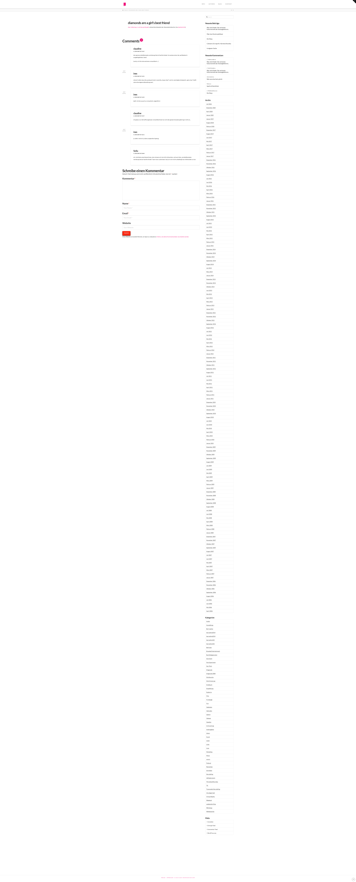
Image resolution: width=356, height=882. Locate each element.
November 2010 (211, 406)
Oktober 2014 (210, 257)
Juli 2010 (209, 421)
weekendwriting (211, 804)
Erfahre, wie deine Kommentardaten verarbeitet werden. (172, 237)
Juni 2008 (209, 514)
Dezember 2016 (211, 160)
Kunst (208, 737)
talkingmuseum (210, 778)
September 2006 (211, 592)
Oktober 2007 (210, 544)
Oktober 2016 (210, 167)
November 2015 (211, 208)
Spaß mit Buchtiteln (213, 86)
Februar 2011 (210, 395)
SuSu (135, 150)
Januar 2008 (210, 533)
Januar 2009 (210, 488)
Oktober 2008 (210, 499)
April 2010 (209, 432)
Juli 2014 (209, 268)
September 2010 (211, 413)
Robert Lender (211, 59)
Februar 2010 (210, 439)
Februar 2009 (210, 484)
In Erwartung (210, 726)
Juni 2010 (209, 424)
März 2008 (209, 525)
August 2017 (210, 134)
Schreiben (209, 770)
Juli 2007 (209, 555)
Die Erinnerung (210, 681)
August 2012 (210, 328)
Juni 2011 (209, 380)
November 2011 (211, 361)
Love (207, 748)
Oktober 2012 (210, 320)
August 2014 (210, 264)
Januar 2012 (210, 354)
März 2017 (209, 149)
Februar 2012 (210, 350)
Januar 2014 (210, 275)
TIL (207, 785)
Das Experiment (211, 662)
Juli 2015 (209, 223)
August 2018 (210, 122)
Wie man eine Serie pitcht (214, 79)
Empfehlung (209, 688)
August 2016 (210, 175)
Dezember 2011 (211, 357)
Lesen (208, 740)
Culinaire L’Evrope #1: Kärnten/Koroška (219, 43)
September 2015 (211, 216)
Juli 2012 (209, 331)
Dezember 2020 (211, 108)
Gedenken (209, 707)
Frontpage (209, 699)
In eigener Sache (212, 48)
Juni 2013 (209, 290)
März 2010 (209, 436)
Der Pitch (209, 666)
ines (135, 73)
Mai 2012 (209, 339)
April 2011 (209, 387)
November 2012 (211, 316)
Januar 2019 (210, 119)
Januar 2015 (210, 245)
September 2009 (211, 458)
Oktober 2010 (210, 410)
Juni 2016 (209, 182)
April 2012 (209, 342)
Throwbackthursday (212, 782)
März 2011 (209, 391)
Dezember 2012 (211, 313)
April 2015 (209, 234)
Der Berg (209, 39)
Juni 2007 (209, 559)
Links (207, 744)
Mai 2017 (209, 141)
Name (125, 203)
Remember (209, 767)
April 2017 (209, 145)
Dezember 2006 (211, 581)
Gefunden (209, 711)
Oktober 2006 (210, 588)
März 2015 (209, 238)
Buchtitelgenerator (211, 655)
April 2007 (209, 566)
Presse (163, 877)
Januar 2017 (210, 156)
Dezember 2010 (211, 402)
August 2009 (210, 462)
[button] (354, 2)
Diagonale (209, 670)
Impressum (170, 877)
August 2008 (210, 506)
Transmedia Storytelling (213, 789)
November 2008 (211, 495)
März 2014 (209, 272)
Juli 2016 (209, 178)
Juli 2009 (209, 465)
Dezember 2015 (211, 204)
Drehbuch (209, 685)
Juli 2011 (209, 376)
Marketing (209, 752)
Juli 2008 (209, 510)
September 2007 (211, 547)
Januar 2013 (210, 309)
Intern (208, 733)
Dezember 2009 (211, 447)
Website (126, 223)
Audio (208, 621)
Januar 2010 (210, 443)
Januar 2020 (210, 115)
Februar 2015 (210, 242)
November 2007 (211, 540)
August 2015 (210, 219)
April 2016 (209, 190)
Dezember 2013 (211, 279)
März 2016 (209, 193)
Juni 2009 (209, 469)
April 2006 (209, 611)
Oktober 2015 (210, 212)
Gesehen (208, 722)
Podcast (208, 763)
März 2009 (209, 480)
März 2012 (209, 346)
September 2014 (211, 260)
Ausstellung (209, 625)
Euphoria (209, 692)
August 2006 (210, 596)
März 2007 (209, 570)
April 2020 (209, 111)
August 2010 (210, 417)
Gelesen (208, 718)
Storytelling (209, 774)
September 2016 (211, 171)
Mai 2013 (209, 294)
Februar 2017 (210, 152)
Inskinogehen (210, 729)
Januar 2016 (210, 201)
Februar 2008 (210, 529)
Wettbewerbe (210, 811)
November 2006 (211, 585)
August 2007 (210, 551)
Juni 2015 (209, 227)
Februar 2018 (210, 126)
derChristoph (211, 68)
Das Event (209, 658)
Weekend (209, 800)
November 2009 (211, 451)
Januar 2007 (210, 577)
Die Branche (210, 677)
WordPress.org (211, 833)
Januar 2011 (210, 398)
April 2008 (209, 521)
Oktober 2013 (210, 287)
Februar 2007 (210, 574)
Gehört (208, 714)
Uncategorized (210, 793)
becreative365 (210, 640)
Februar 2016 (210, 197)
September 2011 (211, 369)
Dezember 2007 (211, 536)
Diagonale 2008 (210, 673)
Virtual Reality (210, 796)
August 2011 (210, 372)
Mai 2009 (209, 473)
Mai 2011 (209, 383)
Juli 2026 (209, 104)
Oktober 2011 (210, 365)
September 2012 (211, 324)
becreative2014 (210, 632)
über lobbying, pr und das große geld (138, 27)
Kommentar (128, 178)
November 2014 (211, 253)
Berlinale (209, 647)
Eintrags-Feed (211, 825)
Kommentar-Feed (212, 829)
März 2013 (209, 301)
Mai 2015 (209, 231)
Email (125, 213)
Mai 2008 (209, 518)
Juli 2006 (209, 600)
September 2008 (211, 503)
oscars (208, 759)
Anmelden (210, 822)
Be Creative (209, 629)
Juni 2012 (209, 335)
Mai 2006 (209, 607)
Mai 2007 (209, 562)
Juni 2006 (209, 603)
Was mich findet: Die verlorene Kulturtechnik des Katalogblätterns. (218, 28)
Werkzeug (209, 808)
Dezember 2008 (211, 492)
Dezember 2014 (211, 249)
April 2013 (209, 298)
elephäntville (181, 27)
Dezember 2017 (211, 130)
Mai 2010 (209, 428)
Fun (207, 703)
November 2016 (211, 163)
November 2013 (211, 283)
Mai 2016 (209, 186)
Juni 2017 (209, 137)
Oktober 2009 (210, 454)
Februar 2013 (210, 305)
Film (207, 696)
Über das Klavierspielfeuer (215, 34)
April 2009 (209, 477)
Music (208, 755)
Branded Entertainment (213, 651)
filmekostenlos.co (212, 90)
